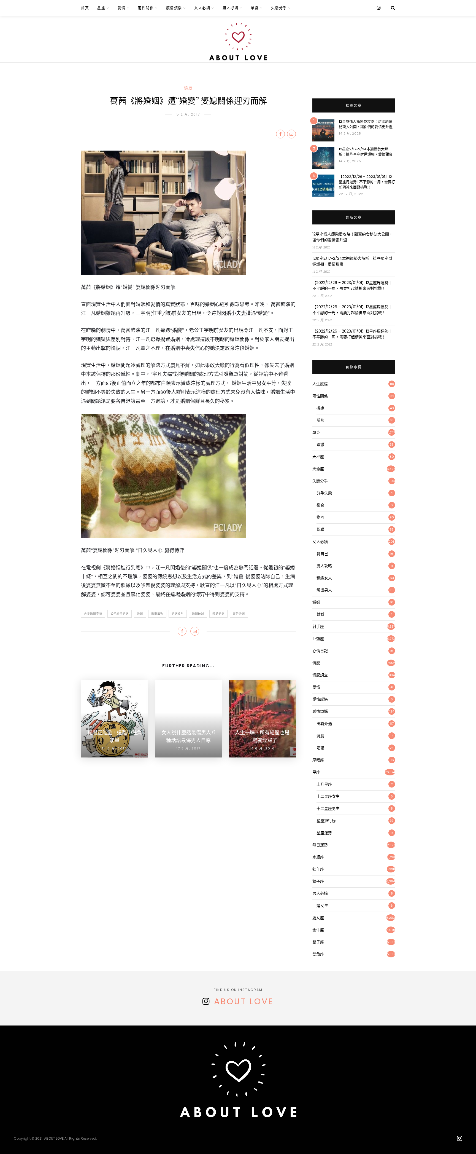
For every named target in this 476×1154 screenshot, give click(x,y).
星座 (101, 7)
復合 (320, 505)
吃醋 (320, 748)
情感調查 (320, 675)
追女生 (322, 905)
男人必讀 (231, 7)
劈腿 (320, 735)
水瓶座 (318, 857)
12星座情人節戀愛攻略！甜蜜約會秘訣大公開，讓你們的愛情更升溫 (366, 124)
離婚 (320, 614)
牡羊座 (318, 869)
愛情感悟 (320, 699)
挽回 (320, 517)
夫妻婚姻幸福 (93, 613)
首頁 (85, 7)
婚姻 (140, 613)
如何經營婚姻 (119, 613)
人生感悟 (320, 384)
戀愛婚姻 (218, 613)
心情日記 (320, 651)
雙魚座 (318, 954)
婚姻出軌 (157, 613)
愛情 (122, 7)
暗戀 (320, 444)
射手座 (318, 626)
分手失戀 (324, 493)
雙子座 (318, 942)
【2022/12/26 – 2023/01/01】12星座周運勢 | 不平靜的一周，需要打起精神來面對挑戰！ (367, 182)
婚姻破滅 (198, 613)
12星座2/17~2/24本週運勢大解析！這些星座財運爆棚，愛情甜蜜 (366, 151)
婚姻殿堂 (178, 613)
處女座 (318, 917)
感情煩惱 (174, 7)
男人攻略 (324, 566)
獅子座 (318, 881)
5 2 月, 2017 (188, 114)
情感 (188, 87)
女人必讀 (202, 7)
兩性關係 (146, 7)
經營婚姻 (239, 613)
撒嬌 (320, 408)
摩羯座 (318, 760)
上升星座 (324, 784)
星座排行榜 (326, 820)
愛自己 (322, 553)
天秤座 (318, 456)
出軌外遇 (324, 723)
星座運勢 (324, 833)
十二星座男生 (328, 808)
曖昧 (320, 420)
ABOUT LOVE (244, 1001)
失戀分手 (279, 7)
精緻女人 (324, 578)
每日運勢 (320, 845)
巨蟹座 (318, 638)
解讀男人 (324, 590)
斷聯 (320, 529)
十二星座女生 (328, 796)
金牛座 (318, 930)
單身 (255, 7)
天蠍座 (318, 469)
